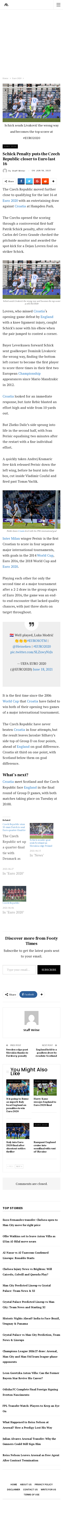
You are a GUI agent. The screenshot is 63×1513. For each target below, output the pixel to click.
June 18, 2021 (43, 669)
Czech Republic (11, 903)
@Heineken (21, 646)
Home (13, 1484)
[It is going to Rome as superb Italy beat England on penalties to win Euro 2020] (17, 1087)
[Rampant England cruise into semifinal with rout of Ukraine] (45, 1131)
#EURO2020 (42, 646)
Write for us (48, 1489)
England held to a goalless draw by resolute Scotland (46, 1053)
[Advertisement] (31, 42)
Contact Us (30, 1489)
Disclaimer (13, 1489)
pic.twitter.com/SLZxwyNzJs (31, 652)
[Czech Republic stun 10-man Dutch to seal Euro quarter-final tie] (16, 852)
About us (25, 1484)
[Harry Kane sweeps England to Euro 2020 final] (45, 1087)
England (47, 316)
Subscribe (49, 970)
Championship (29, 373)
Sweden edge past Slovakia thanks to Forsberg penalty (17, 1053)
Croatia (20, 206)
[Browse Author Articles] (31, 1018)
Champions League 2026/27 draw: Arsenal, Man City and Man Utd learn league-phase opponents (30, 1356)
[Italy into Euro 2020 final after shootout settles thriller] (17, 1131)
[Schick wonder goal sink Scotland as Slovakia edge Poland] (41, 831)
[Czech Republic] (14, 894)
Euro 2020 (10, 146)
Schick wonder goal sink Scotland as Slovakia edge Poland (41, 843)
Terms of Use (31, 1494)
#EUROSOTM (37, 640)
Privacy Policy (44, 1484)
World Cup (45, 555)
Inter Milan (11, 538)
